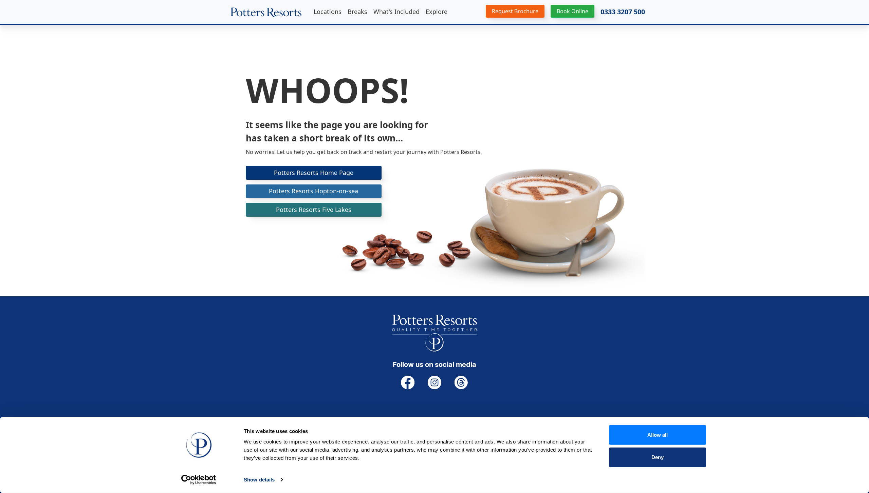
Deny (657, 457)
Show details (259, 479)
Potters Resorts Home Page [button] (313, 173)
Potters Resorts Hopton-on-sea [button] (313, 191)
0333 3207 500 (622, 11)
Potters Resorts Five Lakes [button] (313, 209)
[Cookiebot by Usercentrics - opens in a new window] (198, 480)
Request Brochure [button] (515, 11)
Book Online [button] (572, 11)
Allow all (657, 435)
